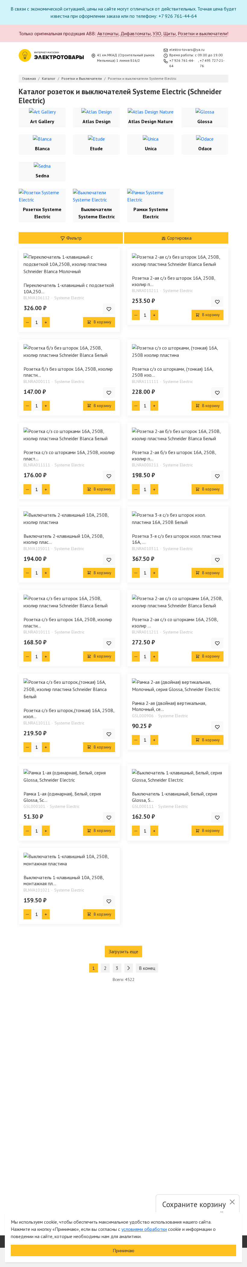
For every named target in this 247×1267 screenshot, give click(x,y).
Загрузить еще (123, 951)
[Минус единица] (27, 322)
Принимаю (123, 1250)
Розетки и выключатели (202, 33)
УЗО (157, 33)
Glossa (204, 121)
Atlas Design (97, 121)
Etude (96, 148)
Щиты (169, 33)
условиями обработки (144, 1229)
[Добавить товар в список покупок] (109, 309)
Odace (205, 148)
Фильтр (73, 238)
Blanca (42, 148)
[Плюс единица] (46, 322)
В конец (147, 968)
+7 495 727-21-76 (212, 63)
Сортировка (179, 238)
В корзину (102, 322)
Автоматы (107, 33)
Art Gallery (42, 121)
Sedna (42, 176)
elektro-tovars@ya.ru (187, 49)
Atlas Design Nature (150, 121)
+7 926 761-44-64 (181, 63)
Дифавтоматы (135, 33)
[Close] (232, 1202)
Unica (151, 148)
